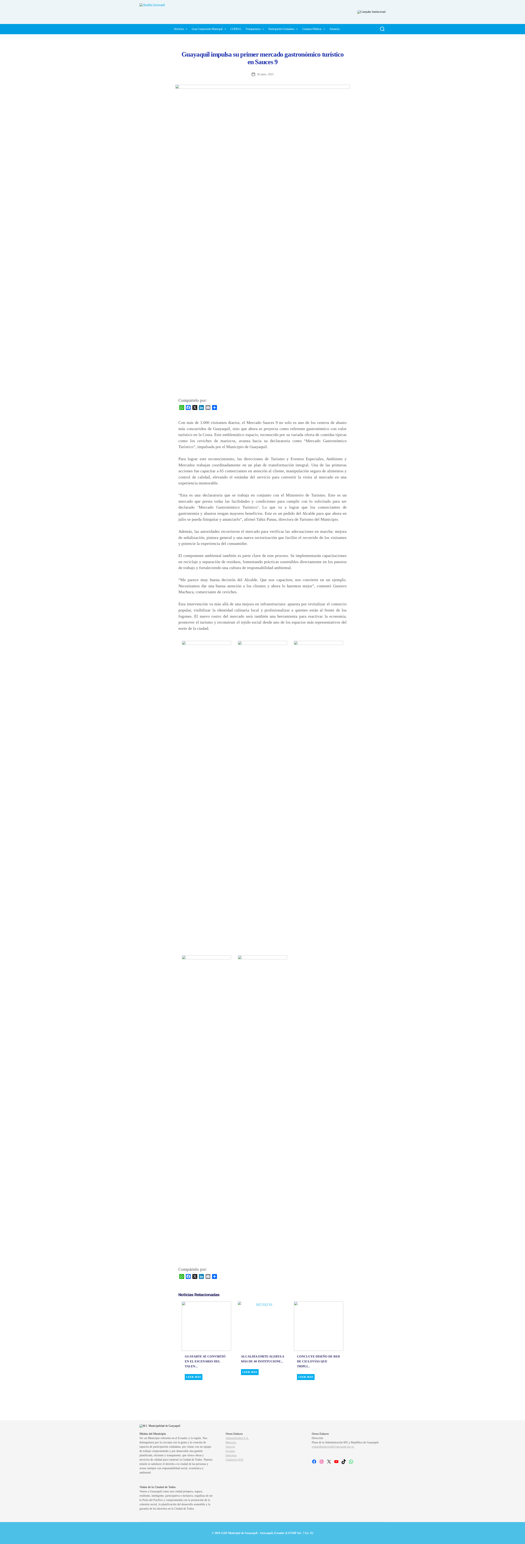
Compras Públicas (311, 29)
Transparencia (252, 29)
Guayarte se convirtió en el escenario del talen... (205, 1361)
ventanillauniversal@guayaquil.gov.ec (333, 1446)
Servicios (179, 29)
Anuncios (334, 29)
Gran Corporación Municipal (207, 29)
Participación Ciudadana (281, 29)
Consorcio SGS (234, 1459)
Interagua (231, 1455)
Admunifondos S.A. (237, 1438)
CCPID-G (236, 29)
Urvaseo (230, 1451)
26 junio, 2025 (265, 74)
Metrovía (231, 1442)
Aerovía (230, 1446)
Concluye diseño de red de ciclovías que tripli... (318, 1361)
